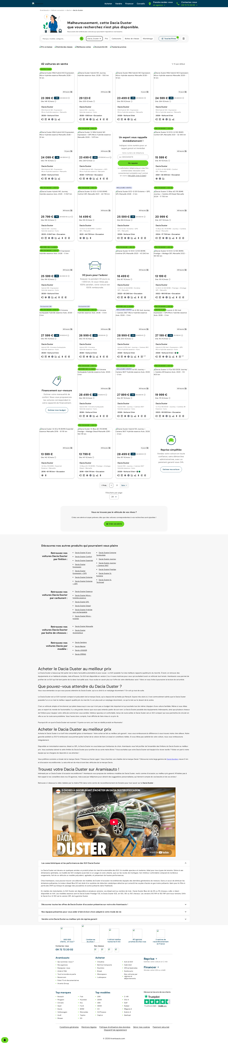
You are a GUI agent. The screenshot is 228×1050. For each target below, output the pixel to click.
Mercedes (84, 1012)
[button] (100, 39)
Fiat (81, 996)
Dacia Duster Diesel (83, 606)
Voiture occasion (57, 10)
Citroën (60, 1003)
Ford (82, 1006)
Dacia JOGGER (81, 650)
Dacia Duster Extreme (83, 577)
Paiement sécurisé (161, 1027)
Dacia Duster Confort (83, 556)
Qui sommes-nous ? (65, 962)
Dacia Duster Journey (107, 559)
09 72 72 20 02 (64, 949)
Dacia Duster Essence (84, 591)
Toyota (82, 1015)
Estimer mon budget (57, 410)
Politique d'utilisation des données (114, 1027)
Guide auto (128, 971)
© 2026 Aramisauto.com (114, 1038)
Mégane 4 (128, 1009)
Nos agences (62, 965)
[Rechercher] (81, 38)
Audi (59, 1015)
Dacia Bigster (80, 646)
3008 (99, 1006)
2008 (99, 1000)
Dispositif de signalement (115, 1030)
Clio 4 (126, 1000)
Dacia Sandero (81, 642)
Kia (81, 1003)
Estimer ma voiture (171, 469)
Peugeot (60, 1000)
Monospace (102, 974)
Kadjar (127, 1006)
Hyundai (83, 1000)
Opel (59, 1006)
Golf (126, 1003)
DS (81, 1018)
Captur (100, 1015)
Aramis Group (63, 983)
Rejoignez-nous (63, 968)
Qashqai (127, 1015)
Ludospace (101, 977)
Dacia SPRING (80, 654)
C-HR (126, 996)
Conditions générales (69, 1027)
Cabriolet (128, 965)
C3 (98, 1009)
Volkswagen (62, 1012)
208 (99, 996)
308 (99, 1003)
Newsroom (61, 977)
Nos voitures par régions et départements (131, 976)
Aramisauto (44, 10)
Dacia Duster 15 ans (83, 553)
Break (99, 971)
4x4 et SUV (128, 962)
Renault (60, 996)
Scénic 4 (127, 1012)
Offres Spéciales (131, 968)
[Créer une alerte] (4, 1040)
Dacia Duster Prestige (107, 569)
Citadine (100, 962)
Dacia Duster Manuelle (84, 626)
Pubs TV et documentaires (68, 980)
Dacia (59, 1009)
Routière (100, 968)
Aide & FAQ (62, 971)
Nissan (60, 1018)
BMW (82, 1009)
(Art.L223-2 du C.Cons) (137, 176)
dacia (68, 10)
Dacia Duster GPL (82, 602)
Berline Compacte (104, 965)
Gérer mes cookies (141, 1027)
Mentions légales (89, 1027)
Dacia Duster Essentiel (84, 560)
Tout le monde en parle (66, 974)
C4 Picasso (101, 1012)
